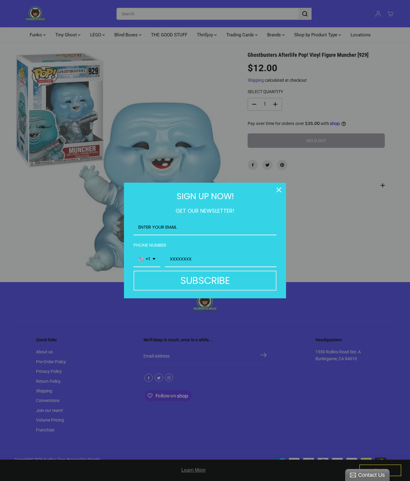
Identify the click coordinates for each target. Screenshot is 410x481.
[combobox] (147, 259)
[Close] (279, 190)
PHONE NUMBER (150, 245)
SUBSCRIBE (205, 280)
